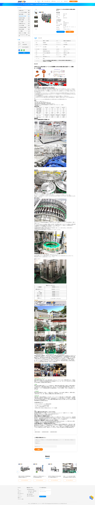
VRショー (19, 492)
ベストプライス (60, 31)
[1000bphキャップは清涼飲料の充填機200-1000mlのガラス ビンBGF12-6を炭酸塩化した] (25, 468)
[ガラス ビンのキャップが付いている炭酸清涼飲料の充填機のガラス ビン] (70, 468)
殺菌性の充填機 (24, 19)
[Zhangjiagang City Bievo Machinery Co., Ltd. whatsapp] (21, 50)
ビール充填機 (24, 21)
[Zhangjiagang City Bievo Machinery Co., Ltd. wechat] (24, 50)
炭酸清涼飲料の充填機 (24, 16)
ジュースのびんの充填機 (24, 12)
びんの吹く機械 (24, 25)
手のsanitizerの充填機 (24, 27)
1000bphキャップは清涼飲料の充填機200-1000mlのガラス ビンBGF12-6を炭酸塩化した (24, 477)
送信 (39, 449)
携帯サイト (19, 497)
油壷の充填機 (24, 14)
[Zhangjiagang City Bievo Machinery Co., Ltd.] (21, 1)
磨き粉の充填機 (24, 29)
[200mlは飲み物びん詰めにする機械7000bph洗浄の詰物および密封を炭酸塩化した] (40, 468)
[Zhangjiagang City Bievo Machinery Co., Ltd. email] (19, 50)
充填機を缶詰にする (24, 23)
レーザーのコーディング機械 (24, 35)
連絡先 (24, 52)
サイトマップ (20, 496)
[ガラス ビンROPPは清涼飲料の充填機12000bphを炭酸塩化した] (55, 468)
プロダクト (19, 490)
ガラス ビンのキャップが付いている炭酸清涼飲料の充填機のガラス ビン (69, 477)
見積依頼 (73, 1)
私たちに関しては (20, 493)
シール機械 (24, 31)
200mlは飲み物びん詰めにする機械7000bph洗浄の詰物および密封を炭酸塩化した (39, 477)
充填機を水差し (24, 10)
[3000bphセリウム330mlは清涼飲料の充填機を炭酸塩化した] (46, 17)
